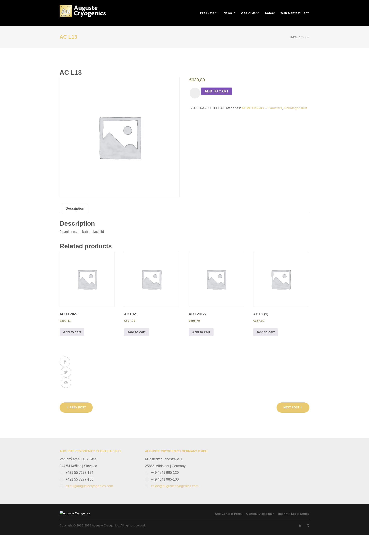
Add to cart (216, 91)
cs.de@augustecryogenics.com (174, 486)
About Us (248, 13)
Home (294, 36)
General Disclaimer (260, 513)
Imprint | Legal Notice (293, 513)
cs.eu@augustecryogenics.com (89, 486)
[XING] (308, 525)
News (228, 13)
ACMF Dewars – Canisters (262, 108)
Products (207, 13)
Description (75, 208)
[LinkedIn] (300, 525)
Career (270, 13)
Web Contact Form (294, 13)
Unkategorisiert (295, 108)
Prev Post (78, 407)
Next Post (291, 407)
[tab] (75, 208)
